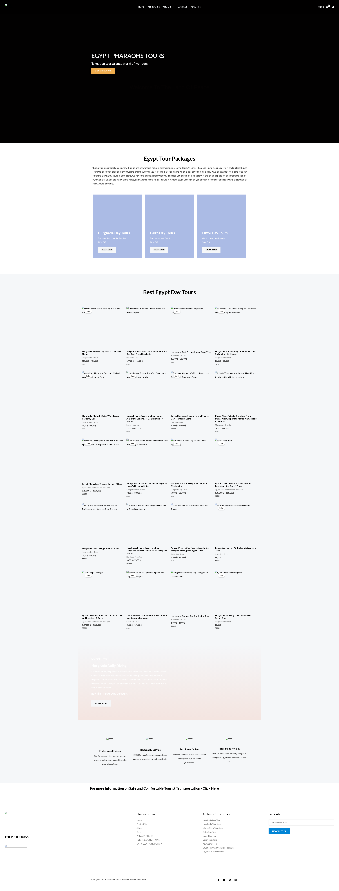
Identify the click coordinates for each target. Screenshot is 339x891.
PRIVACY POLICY (145, 836)
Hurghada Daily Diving (108, 666)
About (139, 828)
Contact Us (142, 824)
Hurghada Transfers (212, 824)
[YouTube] (224, 880)
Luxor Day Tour (210, 836)
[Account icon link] (333, 7)
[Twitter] (230, 880)
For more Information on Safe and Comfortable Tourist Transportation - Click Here (154, 788)
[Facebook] (218, 880)
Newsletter (279, 831)
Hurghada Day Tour (211, 820)
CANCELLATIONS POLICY (149, 843)
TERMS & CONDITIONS (148, 839)
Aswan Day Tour (210, 843)
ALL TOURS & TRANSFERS (159, 7)
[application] (172, 7)
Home (141, 7)
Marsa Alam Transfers (213, 828)
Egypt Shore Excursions (213, 851)
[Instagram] (235, 880)
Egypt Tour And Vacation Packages (219, 847)
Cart (139, 832)
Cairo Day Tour (209, 832)
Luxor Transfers (210, 839)
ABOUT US (196, 7)
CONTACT (182, 7)
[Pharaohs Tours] (10, 6)
